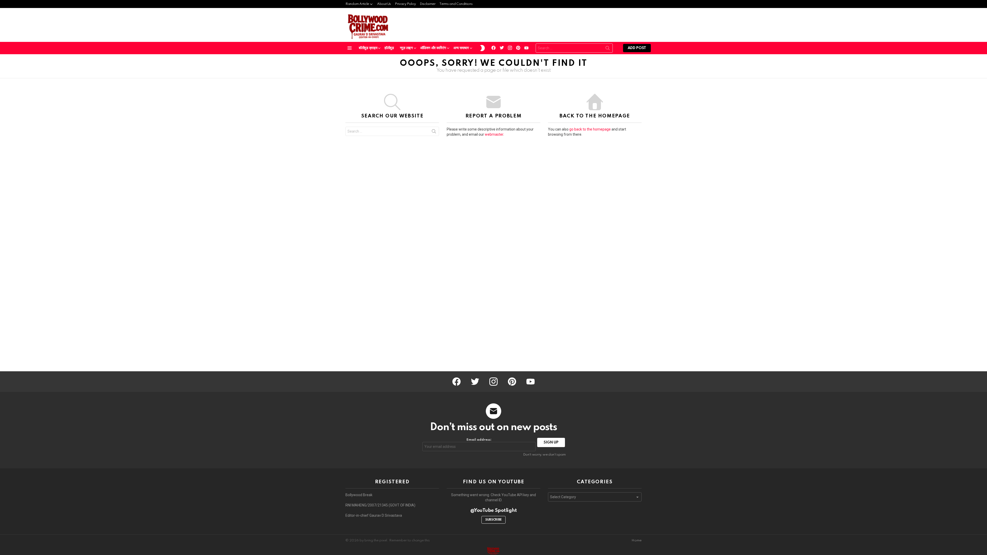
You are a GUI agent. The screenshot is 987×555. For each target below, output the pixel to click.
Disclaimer (427, 4)
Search (607, 49)
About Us (384, 4)
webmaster (494, 134)
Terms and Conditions (455, 4)
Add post (637, 48)
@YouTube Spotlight (493, 510)
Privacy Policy (405, 4)
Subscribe (493, 519)
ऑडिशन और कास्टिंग (433, 48)
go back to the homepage (590, 129)
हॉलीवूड (389, 48)
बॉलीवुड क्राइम (368, 48)
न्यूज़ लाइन (406, 48)
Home (637, 540)
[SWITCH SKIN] (482, 48)
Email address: (479, 439)
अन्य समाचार (461, 48)
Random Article (357, 4)
